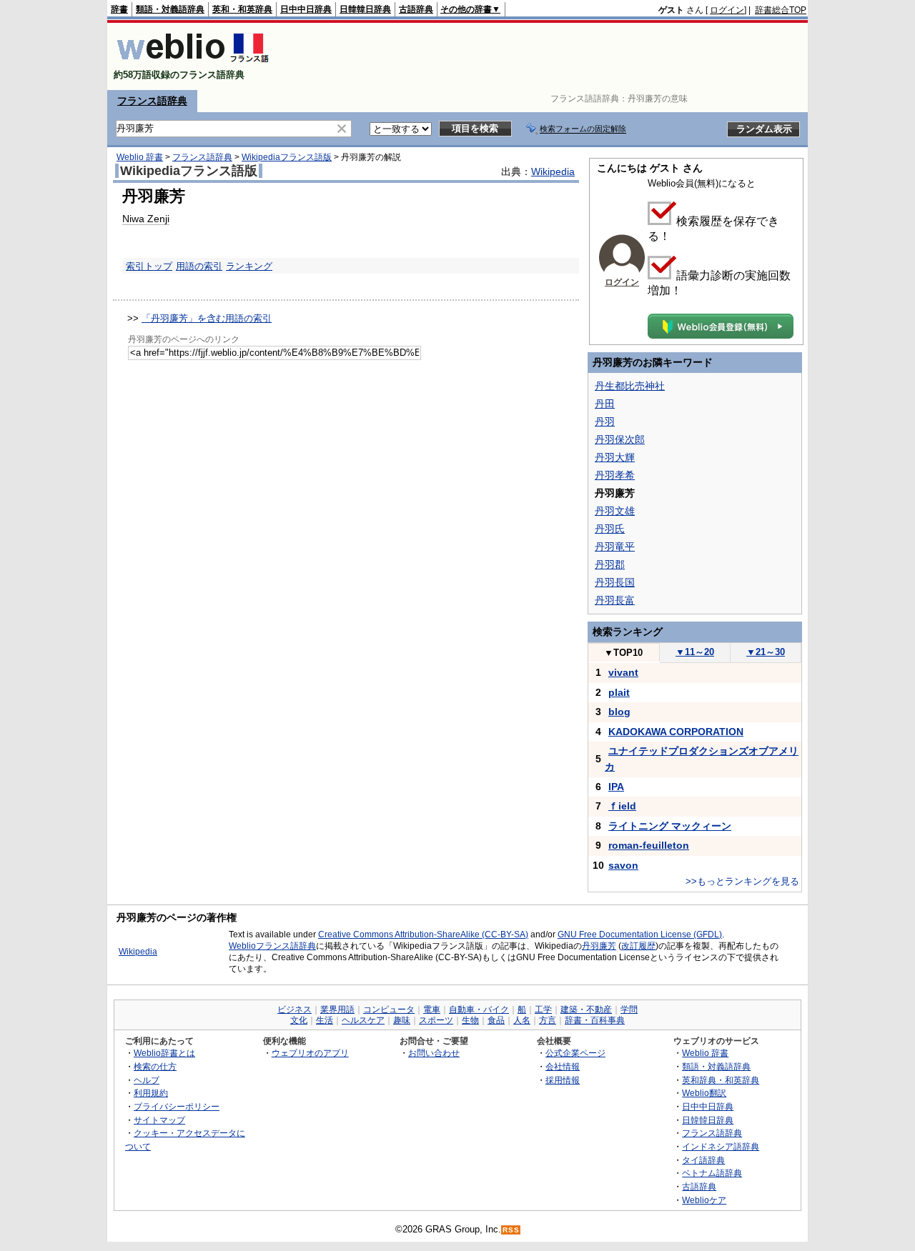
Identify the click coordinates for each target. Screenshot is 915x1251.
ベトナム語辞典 (712, 1172)
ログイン (727, 10)
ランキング (249, 266)
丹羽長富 (615, 600)
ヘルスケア (363, 1020)
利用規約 (151, 1092)
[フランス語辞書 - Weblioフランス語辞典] (193, 62)
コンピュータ (389, 1009)
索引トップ (149, 266)
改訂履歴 (638, 946)
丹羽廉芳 (599, 946)
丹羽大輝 (615, 457)
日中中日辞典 (306, 9)
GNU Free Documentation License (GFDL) (640, 934)
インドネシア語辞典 (720, 1146)
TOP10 (623, 652)
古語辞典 (416, 9)
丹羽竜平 (615, 546)
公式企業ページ (575, 1052)
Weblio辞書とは (164, 1052)
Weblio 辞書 (140, 157)
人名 (521, 1020)
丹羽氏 (610, 528)
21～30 (765, 652)
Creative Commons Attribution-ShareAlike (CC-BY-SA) (423, 934)
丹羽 (605, 421)
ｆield (622, 806)
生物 (470, 1020)
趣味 (401, 1020)
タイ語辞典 (703, 1160)
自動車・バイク (479, 1009)
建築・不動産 (586, 1009)
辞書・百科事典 (595, 1020)
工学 (543, 1009)
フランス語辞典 (152, 100)
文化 (298, 1020)
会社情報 (562, 1066)
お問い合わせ (434, 1052)
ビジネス (294, 1009)
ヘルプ (146, 1080)
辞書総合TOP (780, 10)
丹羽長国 (615, 582)
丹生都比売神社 (630, 386)
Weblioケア (704, 1200)
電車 (431, 1009)
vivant (623, 672)
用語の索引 (199, 266)
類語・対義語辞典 (170, 9)
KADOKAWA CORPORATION (675, 731)
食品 (496, 1020)
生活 (324, 1020)
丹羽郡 (610, 564)
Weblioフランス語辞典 (272, 946)
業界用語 (337, 1009)
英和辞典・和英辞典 (720, 1080)
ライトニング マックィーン (669, 826)
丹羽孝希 (615, 475)
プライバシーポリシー (176, 1106)
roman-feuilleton (648, 845)
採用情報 (562, 1080)
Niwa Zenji (145, 218)
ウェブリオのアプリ (310, 1052)
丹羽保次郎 (620, 439)
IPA (616, 786)
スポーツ (436, 1020)
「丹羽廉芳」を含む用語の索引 (207, 318)
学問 (629, 1009)
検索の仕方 (155, 1066)
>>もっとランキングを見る (742, 881)
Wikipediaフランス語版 (287, 157)
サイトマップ (159, 1120)
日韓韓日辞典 (365, 9)
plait (619, 692)
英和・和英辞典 (242, 9)
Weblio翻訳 (704, 1092)
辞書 (119, 9)
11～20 (695, 652)
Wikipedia (553, 171)
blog (619, 711)
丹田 (605, 403)
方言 (547, 1020)
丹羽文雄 (615, 511)
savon (623, 865)
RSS (511, 1230)
